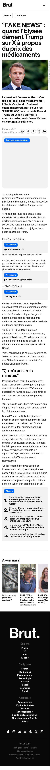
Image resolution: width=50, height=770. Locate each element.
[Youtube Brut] (19, 731)
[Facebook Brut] (30, 731)
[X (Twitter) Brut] (36, 731)
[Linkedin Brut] (41, 731)
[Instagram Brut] (13, 731)
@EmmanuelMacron (14, 249)
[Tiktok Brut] (8, 731)
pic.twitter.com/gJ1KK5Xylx (18, 280)
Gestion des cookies (25, 758)
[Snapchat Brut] (25, 731)
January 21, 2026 (12, 297)
